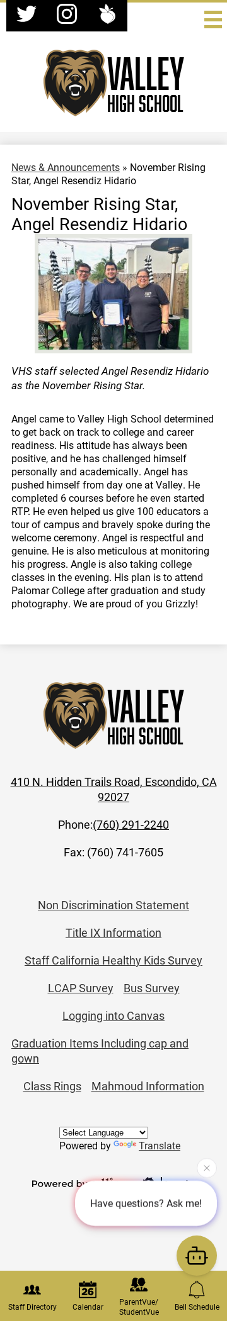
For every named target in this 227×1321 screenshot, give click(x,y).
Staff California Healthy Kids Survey (113, 960)
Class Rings (52, 1085)
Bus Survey (152, 987)
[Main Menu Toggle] (213, 19)
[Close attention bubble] (207, 1168)
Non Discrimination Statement (113, 904)
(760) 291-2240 (131, 824)
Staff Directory (32, 1307)
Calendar (88, 1307)
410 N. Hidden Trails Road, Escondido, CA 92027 (114, 789)
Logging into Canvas (113, 1015)
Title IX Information (113, 932)
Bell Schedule (197, 1307)
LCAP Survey (81, 987)
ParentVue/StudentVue (139, 1306)
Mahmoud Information (147, 1085)
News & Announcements (65, 167)
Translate (159, 1145)
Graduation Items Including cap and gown (100, 1051)
